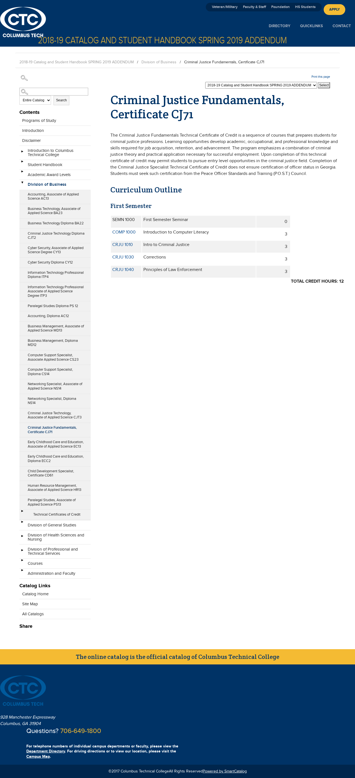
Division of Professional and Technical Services (53, 551)
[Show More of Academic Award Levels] (22, 173)
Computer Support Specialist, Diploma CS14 (50, 371)
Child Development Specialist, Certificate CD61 (51, 473)
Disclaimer (31, 140)
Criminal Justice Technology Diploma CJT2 (56, 235)
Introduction (33, 130)
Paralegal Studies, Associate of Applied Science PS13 (52, 502)
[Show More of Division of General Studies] (22, 523)
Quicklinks (311, 26)
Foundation (280, 7)
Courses (35, 563)
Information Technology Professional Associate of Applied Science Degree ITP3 (56, 291)
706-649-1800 (80, 731)
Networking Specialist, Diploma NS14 (52, 400)
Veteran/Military (225, 7)
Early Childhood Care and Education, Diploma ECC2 (56, 458)
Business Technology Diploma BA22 (56, 223)
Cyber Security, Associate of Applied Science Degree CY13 (55, 250)
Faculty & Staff (254, 7)
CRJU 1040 (123, 269)
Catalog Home (35, 594)
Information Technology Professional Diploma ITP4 (56, 274)
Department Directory (45, 751)
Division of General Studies (52, 525)
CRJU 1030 (123, 257)
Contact (342, 26)
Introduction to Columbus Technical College (50, 152)
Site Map (30, 604)
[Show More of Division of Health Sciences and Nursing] (22, 538)
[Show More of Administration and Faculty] (22, 572)
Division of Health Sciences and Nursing (56, 537)
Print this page (320, 77)
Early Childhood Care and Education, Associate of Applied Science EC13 (56, 444)
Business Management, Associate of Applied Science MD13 (56, 328)
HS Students (305, 7)
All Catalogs (33, 614)
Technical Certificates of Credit (56, 514)
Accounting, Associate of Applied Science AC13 (53, 196)
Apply (334, 9)
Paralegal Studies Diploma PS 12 (53, 306)
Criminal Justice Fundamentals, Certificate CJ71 (52, 429)
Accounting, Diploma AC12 (48, 316)
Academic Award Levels (49, 174)
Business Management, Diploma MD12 (53, 342)
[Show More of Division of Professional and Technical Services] (22, 552)
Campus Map (38, 756)
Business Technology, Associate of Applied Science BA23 (54, 211)
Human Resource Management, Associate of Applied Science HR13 (54, 487)
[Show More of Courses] (22, 562)
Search (61, 100)
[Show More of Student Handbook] (22, 163)
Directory (279, 26)
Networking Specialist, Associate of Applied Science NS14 (55, 386)
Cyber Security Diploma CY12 (50, 262)
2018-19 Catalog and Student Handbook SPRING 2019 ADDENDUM (76, 62)
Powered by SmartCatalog (225, 771)
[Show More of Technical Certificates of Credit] (22, 513)
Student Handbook (45, 164)
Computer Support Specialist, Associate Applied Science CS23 (53, 357)
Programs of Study (39, 120)
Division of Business (158, 62)
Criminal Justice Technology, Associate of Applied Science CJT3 (55, 415)
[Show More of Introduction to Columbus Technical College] (22, 153)
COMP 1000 (124, 232)
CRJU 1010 (122, 244)
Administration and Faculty (51, 573)
